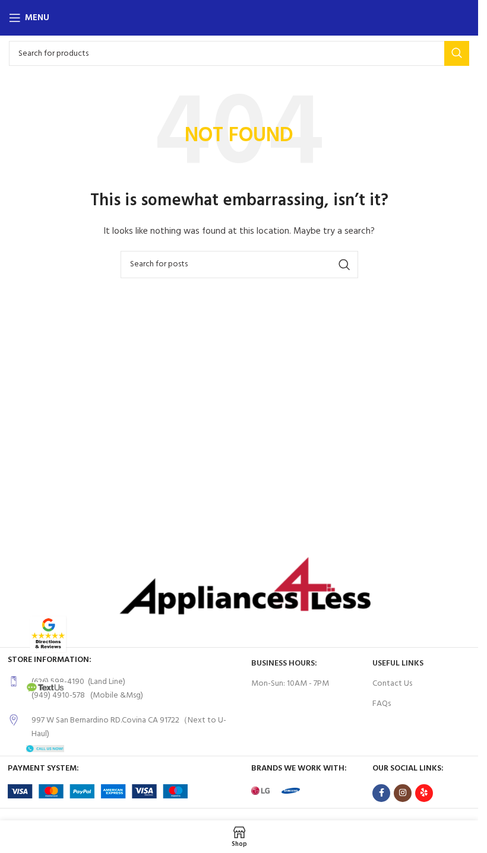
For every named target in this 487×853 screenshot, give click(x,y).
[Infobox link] (123, 689)
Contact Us (392, 683)
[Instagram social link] (403, 793)
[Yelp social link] (424, 793)
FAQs (381, 704)
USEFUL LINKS (397, 663)
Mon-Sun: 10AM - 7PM (290, 683)
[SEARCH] (456, 53)
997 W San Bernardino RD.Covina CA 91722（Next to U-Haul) (128, 727)
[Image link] (48, 634)
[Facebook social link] (381, 793)
